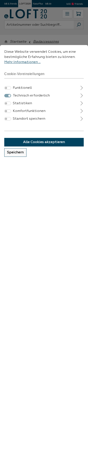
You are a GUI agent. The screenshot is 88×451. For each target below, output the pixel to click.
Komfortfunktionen (29, 111)
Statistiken (22, 103)
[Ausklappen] (82, 87)
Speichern (15, 152)
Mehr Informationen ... (22, 62)
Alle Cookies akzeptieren (44, 142)
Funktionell (22, 88)
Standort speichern (29, 119)
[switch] (7, 88)
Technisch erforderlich (31, 95)
